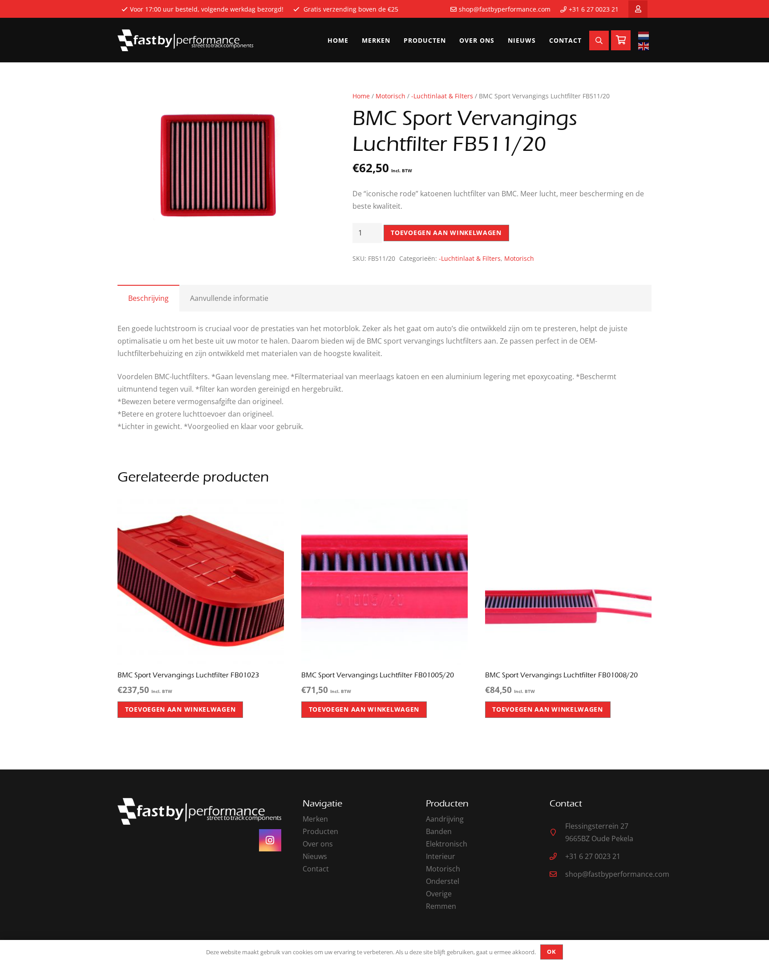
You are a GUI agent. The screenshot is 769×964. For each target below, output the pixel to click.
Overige (439, 894)
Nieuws (315, 856)
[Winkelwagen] (621, 40)
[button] (306, 105)
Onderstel (442, 881)
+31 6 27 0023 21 (594, 9)
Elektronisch (446, 844)
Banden (439, 831)
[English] (645, 46)
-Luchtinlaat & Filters (442, 96)
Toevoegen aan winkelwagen (446, 232)
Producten (320, 831)
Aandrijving (445, 819)
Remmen (441, 906)
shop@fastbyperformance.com (504, 9)
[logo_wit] (185, 40)
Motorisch (390, 96)
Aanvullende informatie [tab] (229, 298)
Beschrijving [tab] (148, 298)
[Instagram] (270, 840)
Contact (316, 869)
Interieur (440, 856)
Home (361, 96)
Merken (315, 819)
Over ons (318, 844)
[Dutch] (645, 35)
